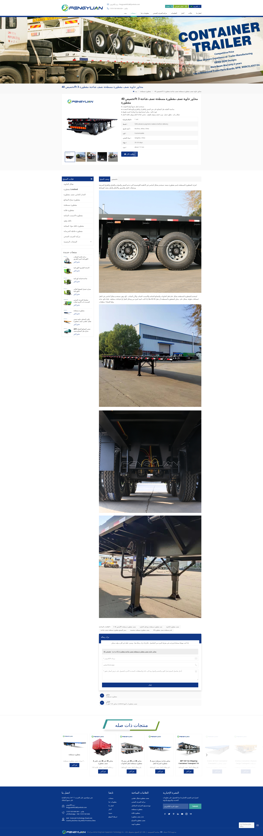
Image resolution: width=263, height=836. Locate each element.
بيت (125, 13)
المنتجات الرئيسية (70, 241)
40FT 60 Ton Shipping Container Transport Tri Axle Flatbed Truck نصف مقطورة (189, 762)
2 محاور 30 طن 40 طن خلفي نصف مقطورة (103, 762)
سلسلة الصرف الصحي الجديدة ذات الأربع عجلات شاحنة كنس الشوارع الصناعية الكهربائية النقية (82, 301)
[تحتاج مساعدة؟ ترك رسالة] (257, 825)
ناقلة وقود (67, 220)
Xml (144, 832)
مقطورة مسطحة (145, 91)
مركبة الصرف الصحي (160, 13)
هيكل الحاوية (68, 184)
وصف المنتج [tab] (104, 179)
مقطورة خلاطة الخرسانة (73, 231)
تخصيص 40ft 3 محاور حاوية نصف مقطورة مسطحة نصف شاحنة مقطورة (130, 652)
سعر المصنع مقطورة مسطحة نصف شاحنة (113, 630)
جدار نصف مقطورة (138, 817)
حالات (190, 13)
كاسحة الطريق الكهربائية (81, 268)
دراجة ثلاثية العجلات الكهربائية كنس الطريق (81, 258)
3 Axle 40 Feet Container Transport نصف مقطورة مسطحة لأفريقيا (217, 762)
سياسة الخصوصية (153, 832)
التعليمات (174, 13)
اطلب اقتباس (179, 6)
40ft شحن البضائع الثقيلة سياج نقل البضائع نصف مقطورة (82, 330)
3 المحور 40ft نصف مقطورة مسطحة (124, 627)
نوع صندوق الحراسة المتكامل (141, 806)
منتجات (133, 13)
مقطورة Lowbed (71, 189)
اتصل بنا (198, 13)
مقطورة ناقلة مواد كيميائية (74, 226)
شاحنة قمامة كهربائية (80, 278)
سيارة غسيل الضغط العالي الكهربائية (82, 290)
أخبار (182, 13)
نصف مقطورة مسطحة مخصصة (139, 630)
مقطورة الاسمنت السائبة (73, 215)
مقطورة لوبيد (136, 824)
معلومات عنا (145, 13)
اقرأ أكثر (76, 262)
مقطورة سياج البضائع (72, 199)
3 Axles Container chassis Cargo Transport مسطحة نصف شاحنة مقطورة (246, 762)
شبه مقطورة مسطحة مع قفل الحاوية (151, 627)
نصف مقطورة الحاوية (172, 627)
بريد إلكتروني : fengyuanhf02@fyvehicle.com (125, 4)
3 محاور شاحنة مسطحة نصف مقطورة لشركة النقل (160, 762)
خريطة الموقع (112, 817)
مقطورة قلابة (69, 210)
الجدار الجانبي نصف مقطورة (75, 194)
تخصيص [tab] (114, 179)
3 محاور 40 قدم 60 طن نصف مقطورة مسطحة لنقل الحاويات (131, 762)
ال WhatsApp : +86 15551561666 (78, 814)
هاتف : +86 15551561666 (119, 8)
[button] (206, 755)
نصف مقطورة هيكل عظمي (140, 798)
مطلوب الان (131, 154)
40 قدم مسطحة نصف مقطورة (162, 630)
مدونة (110, 813)
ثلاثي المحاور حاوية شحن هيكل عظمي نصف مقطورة (82, 320)
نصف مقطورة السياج (138, 820)
